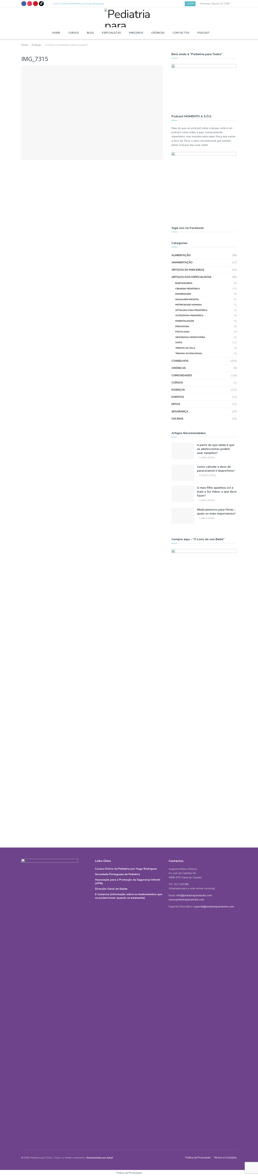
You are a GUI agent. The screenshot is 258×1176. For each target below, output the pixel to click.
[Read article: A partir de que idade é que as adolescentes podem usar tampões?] (182, 451)
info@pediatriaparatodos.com (194, 895)
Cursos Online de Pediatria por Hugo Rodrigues (78, 3)
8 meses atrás (207, 475)
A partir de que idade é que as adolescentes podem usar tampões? (215, 449)
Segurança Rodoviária (190, 337)
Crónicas (158, 32)
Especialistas (111, 32)
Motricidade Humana (188, 304)
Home (56, 32)
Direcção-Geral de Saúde (111, 889)
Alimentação (181, 255)
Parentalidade (184, 320)
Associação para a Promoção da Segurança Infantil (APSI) (127, 881)
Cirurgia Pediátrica (187, 288)
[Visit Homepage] (129, 16)
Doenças (36, 44)
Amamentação (182, 262)
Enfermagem (183, 293)
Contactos (181, 32)
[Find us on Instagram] (29, 3)
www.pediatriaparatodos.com (186, 899)
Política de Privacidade (197, 1157)
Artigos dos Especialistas (191, 277)
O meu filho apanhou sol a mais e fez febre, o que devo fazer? (217, 491)
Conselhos (179, 361)
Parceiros (136, 32)
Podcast (203, 32)
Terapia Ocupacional (188, 353)
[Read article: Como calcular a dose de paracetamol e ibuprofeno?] (182, 473)
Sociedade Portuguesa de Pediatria (117, 874)
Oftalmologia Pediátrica (191, 310)
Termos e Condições (225, 1157)
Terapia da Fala (185, 347)
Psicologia (182, 331)
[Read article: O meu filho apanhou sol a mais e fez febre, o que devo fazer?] (182, 494)
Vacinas (177, 418)
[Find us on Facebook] (23, 3)
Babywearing (183, 283)
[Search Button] (235, 3)
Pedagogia (182, 326)
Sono (178, 342)
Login (190, 3)
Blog (90, 32)
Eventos (177, 397)
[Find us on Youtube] (35, 3)
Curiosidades (181, 375)
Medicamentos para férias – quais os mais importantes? (216, 511)
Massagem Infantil (187, 299)
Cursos (73, 32)
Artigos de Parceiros (187, 270)
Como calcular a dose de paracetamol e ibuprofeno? (216, 468)
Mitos (175, 404)
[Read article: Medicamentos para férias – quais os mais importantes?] (182, 516)
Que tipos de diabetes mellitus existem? (66, 44)
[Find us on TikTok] (41, 3)
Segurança (179, 411)
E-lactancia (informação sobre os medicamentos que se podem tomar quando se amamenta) (128, 896)
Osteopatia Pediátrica (189, 315)
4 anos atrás (207, 457)
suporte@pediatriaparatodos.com (214, 906)
